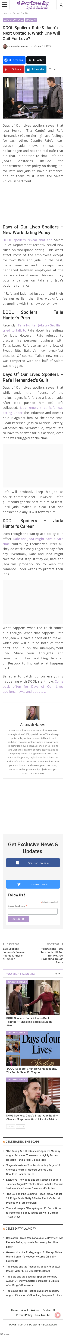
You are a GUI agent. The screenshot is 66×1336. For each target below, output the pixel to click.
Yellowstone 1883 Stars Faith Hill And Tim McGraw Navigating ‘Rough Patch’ (51, 955)
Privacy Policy (24, 1315)
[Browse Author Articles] (33, 713)
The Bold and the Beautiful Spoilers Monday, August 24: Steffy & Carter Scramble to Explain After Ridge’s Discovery (32, 1281)
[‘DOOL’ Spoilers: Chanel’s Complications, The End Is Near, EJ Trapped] (33, 1048)
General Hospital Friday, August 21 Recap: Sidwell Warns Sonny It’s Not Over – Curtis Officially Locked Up (34, 1257)
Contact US (48, 1310)
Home (14, 1310)
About (24, 1310)
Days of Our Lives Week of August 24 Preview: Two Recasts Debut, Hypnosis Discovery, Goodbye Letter (34, 1242)
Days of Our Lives (13, 20)
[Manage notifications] (58, 1315)
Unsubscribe (42, 1315)
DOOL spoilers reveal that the (27, 240)
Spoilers (31, 20)
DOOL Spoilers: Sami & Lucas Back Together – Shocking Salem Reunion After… (29, 1022)
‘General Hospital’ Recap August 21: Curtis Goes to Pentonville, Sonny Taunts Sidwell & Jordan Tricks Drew (33, 1213)
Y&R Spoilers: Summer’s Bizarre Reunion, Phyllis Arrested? (14, 954)
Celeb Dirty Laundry (21, 1228)
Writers (35, 1310)
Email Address (17, 906)
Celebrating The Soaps (23, 1141)
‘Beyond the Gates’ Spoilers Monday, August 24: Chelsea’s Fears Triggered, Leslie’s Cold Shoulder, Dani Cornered (33, 1170)
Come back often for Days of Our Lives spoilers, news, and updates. (33, 686)
